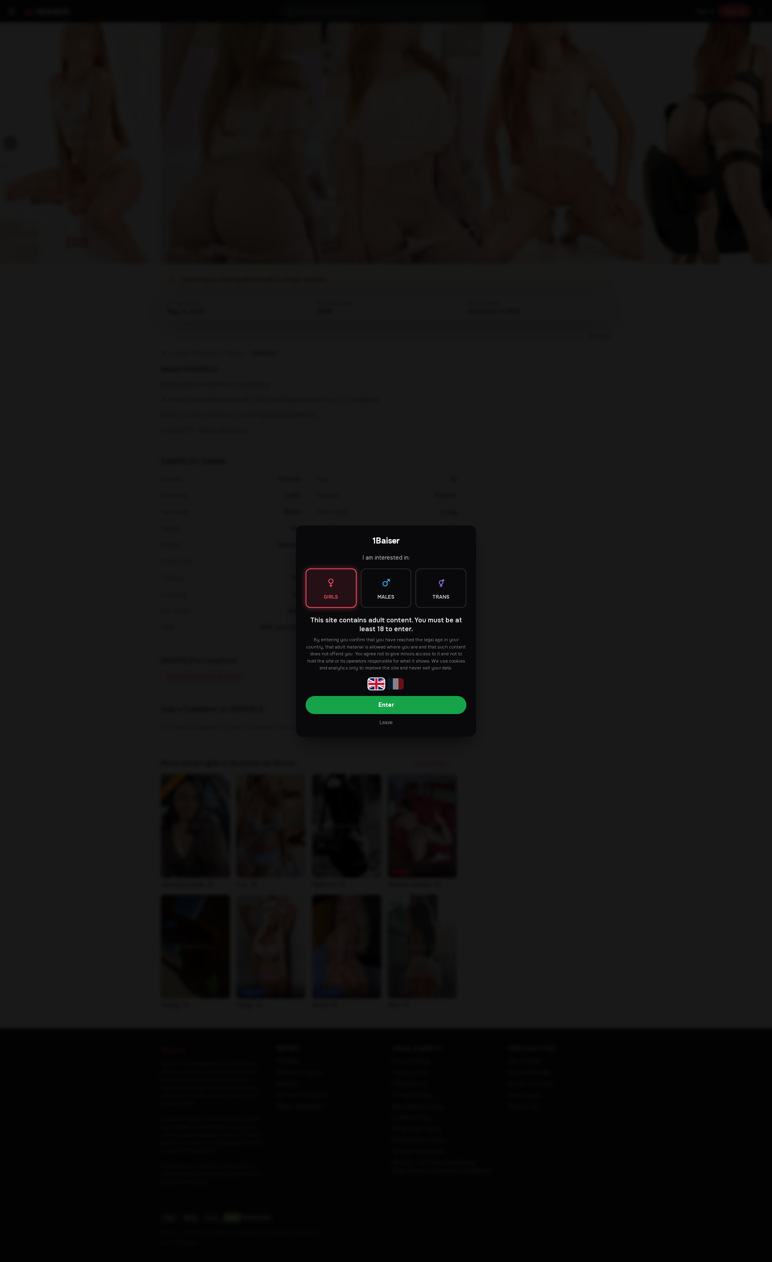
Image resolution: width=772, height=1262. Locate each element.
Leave (386, 722)
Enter (386, 704)
